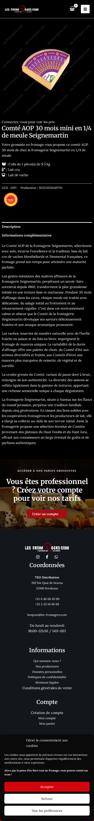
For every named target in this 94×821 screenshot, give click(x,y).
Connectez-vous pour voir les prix (28, 122)
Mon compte (47, 718)
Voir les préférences (47, 811)
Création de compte (47, 712)
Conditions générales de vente (47, 688)
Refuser (47, 799)
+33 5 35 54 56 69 (47, 604)
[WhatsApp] (56, 557)
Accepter (47, 787)
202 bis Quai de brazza (47, 583)
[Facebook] (47, 557)
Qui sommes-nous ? (47, 661)
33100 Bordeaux (47, 588)
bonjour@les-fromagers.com (47, 615)
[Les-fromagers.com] (21, 9)
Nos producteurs (47, 666)
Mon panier (47, 723)
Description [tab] (11, 226)
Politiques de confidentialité (47, 677)
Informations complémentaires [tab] (26, 235)
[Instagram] (38, 557)
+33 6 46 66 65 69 (47, 599)
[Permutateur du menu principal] (85, 9)
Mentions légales (47, 682)
